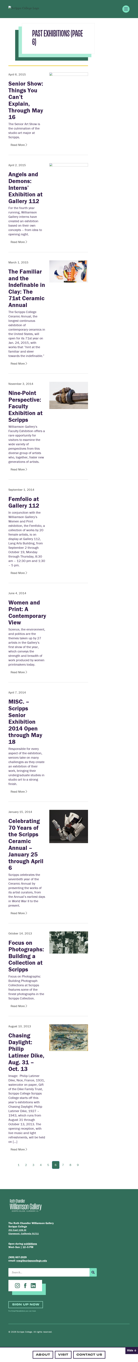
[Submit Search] (93, 1272)
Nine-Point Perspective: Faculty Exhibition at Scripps (25, 406)
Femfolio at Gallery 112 (23, 502)
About (43, 1354)
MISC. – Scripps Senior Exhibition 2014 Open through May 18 (25, 721)
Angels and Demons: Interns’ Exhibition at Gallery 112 (25, 187)
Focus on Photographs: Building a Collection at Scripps (26, 956)
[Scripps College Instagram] (17, 1286)
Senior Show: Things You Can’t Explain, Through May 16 (25, 100)
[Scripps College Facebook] (25, 1286)
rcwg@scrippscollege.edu (31, 1260)
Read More (18, 145)
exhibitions (30, 1243)
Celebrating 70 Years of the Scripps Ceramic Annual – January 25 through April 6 (25, 844)
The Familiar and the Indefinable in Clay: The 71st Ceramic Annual (26, 288)
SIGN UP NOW (25, 1304)
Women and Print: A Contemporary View (27, 612)
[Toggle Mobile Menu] (126, 9)
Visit (63, 1354)
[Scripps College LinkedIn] (33, 1286)
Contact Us (89, 1354)
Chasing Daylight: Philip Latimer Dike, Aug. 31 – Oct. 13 (26, 1052)
